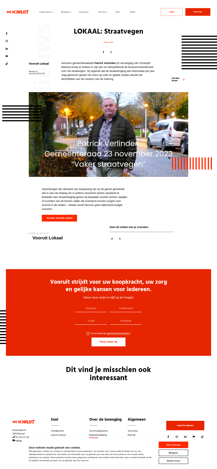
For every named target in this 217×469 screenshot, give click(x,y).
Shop (117, 12)
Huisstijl (131, 435)
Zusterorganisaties (98, 431)
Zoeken (132, 12)
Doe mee (101, 12)
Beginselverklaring (98, 435)
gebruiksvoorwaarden (118, 333)
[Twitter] (111, 52)
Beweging (65, 12)
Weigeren (173, 453)
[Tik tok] (6, 63)
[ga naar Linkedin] (6, 48)
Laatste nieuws (45, 12)
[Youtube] (6, 56)
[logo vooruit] (18, 12)
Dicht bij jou (83, 12)
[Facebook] (103, 52)
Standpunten (57, 431)
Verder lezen (176, 79)
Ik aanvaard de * (111, 333)
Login (171, 11)
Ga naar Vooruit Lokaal (59, 218)
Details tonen (173, 461)
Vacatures (133, 431)
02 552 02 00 (22, 437)
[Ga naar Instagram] (6, 41)
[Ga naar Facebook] (6, 33)
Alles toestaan (173, 445)
